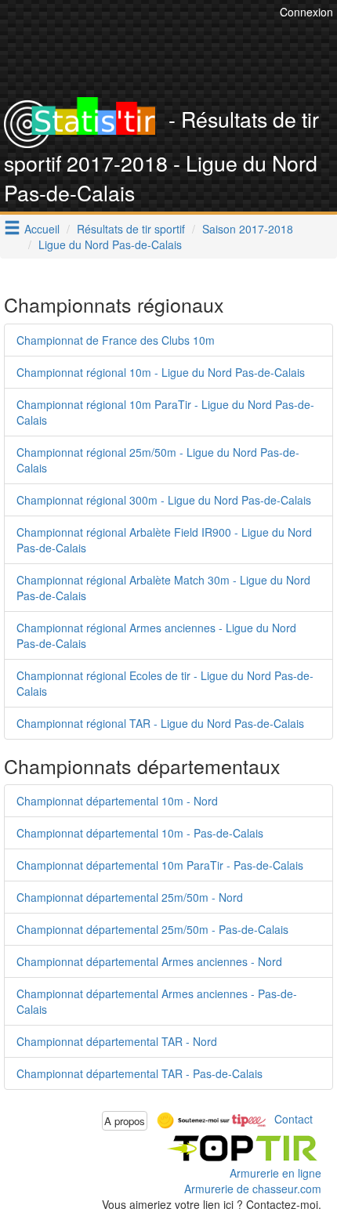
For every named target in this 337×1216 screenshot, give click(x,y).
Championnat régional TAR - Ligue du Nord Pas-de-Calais (160, 723)
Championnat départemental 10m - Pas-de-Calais (139, 833)
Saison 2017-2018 (247, 229)
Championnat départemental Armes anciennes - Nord (149, 961)
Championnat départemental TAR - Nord (116, 1041)
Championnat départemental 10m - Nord (117, 801)
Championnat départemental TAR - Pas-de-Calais (139, 1073)
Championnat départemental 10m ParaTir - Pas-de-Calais (159, 865)
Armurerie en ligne (275, 1173)
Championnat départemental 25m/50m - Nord (129, 897)
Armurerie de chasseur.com (252, 1188)
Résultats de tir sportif (131, 229)
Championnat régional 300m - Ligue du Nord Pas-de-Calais (163, 500)
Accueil (42, 229)
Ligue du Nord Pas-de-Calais (110, 244)
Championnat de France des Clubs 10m (115, 340)
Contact (293, 1119)
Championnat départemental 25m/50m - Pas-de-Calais (152, 929)
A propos (124, 1120)
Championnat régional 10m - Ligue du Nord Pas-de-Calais (160, 372)
